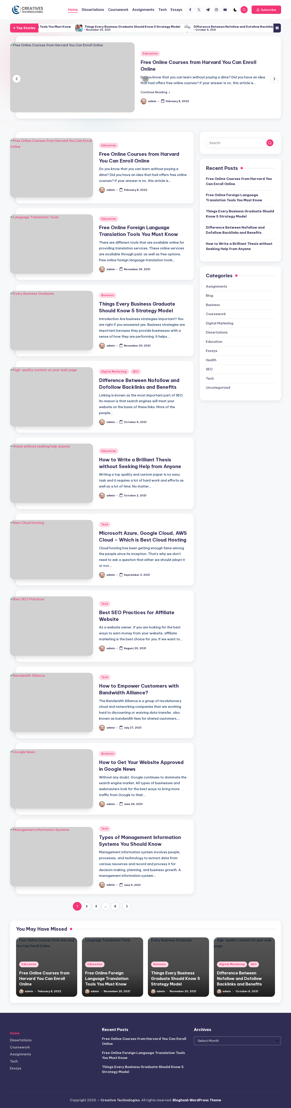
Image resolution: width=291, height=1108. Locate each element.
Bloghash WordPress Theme (197, 1100)
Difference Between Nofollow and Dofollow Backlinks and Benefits (213, 27)
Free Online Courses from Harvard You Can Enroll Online (239, 181)
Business (107, 295)
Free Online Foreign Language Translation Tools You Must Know (234, 197)
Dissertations (217, 332)
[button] (266, 10)
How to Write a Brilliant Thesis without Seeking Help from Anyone (239, 246)
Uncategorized (218, 387)
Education (150, 53)
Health (211, 360)
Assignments (216, 286)
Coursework (216, 314)
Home (15, 1033)
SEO (136, 371)
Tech (104, 524)
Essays (211, 351)
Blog (209, 295)
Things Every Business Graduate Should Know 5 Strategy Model (101, 27)
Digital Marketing (114, 371)
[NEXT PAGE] (126, 906)
